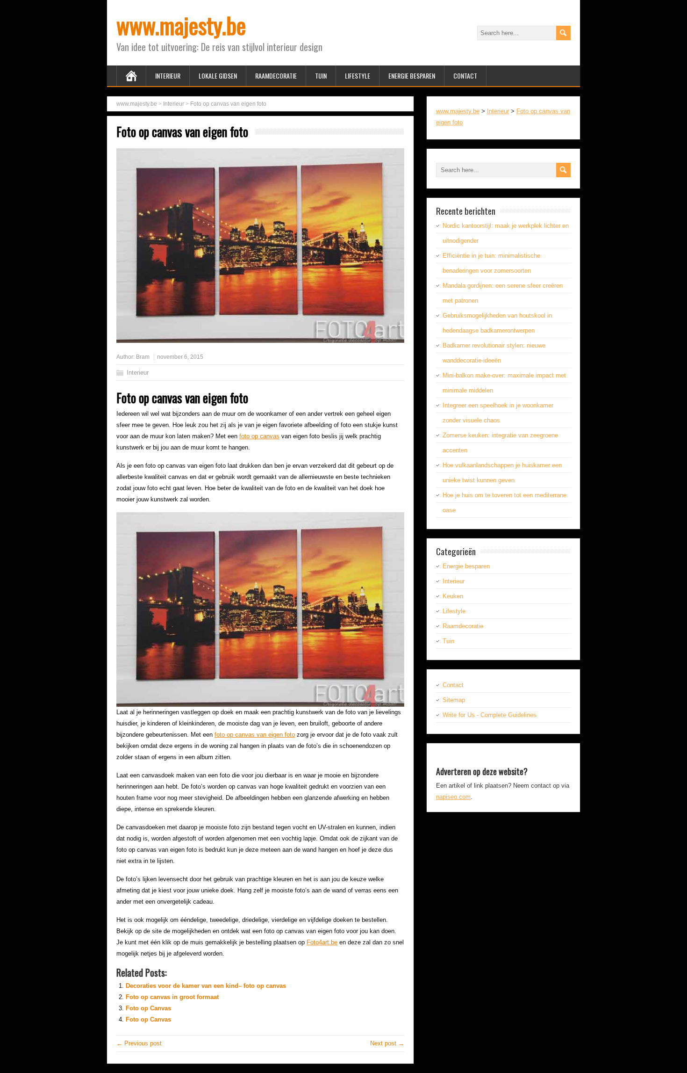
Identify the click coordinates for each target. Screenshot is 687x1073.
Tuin (321, 75)
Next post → (387, 1043)
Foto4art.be (322, 942)
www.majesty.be (181, 25)
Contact (465, 75)
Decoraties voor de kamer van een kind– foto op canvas (206, 985)
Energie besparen (411, 75)
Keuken (453, 596)
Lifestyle (357, 75)
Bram (143, 357)
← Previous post (139, 1043)
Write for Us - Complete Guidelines (490, 714)
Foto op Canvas (148, 1008)
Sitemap (454, 699)
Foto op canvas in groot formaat (172, 996)
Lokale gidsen (218, 75)
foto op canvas (259, 436)
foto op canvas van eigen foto (255, 734)
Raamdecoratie (276, 75)
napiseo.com (453, 796)
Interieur (167, 75)
